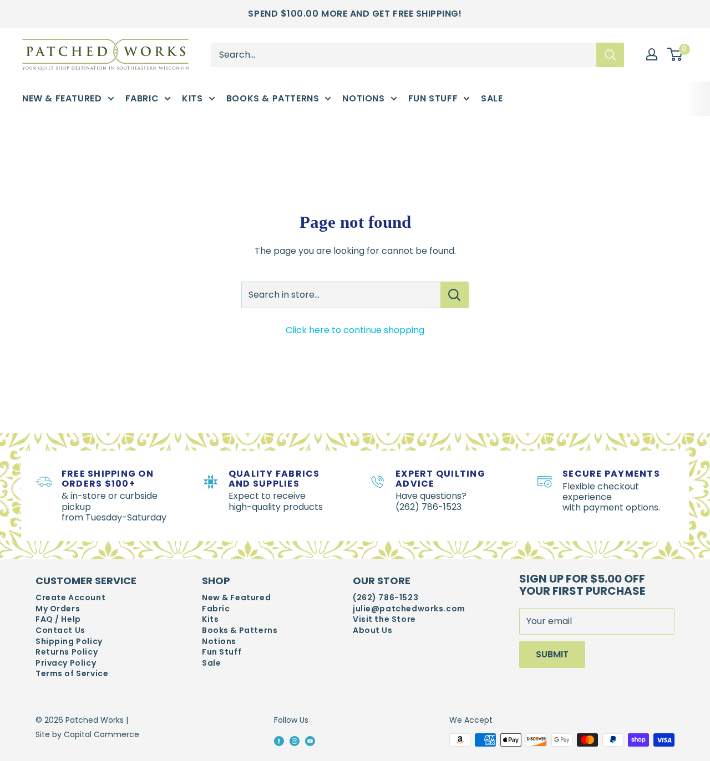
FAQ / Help (58, 619)
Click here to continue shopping (355, 330)
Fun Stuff (433, 98)
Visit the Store (384, 619)
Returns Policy (67, 652)
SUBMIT (552, 654)
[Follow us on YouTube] (310, 740)
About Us (373, 630)
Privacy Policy (66, 663)
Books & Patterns (273, 98)
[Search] (610, 54)
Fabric (142, 98)
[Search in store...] (454, 295)
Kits (192, 98)
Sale (492, 98)
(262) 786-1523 (385, 598)
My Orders (58, 609)
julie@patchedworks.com (409, 609)
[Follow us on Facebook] (279, 740)
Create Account (70, 598)
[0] (675, 55)
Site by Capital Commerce (87, 734)
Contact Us (60, 630)
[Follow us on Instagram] (295, 740)
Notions (363, 98)
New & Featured (62, 98)
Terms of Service (72, 673)
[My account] (651, 54)
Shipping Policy (69, 641)
